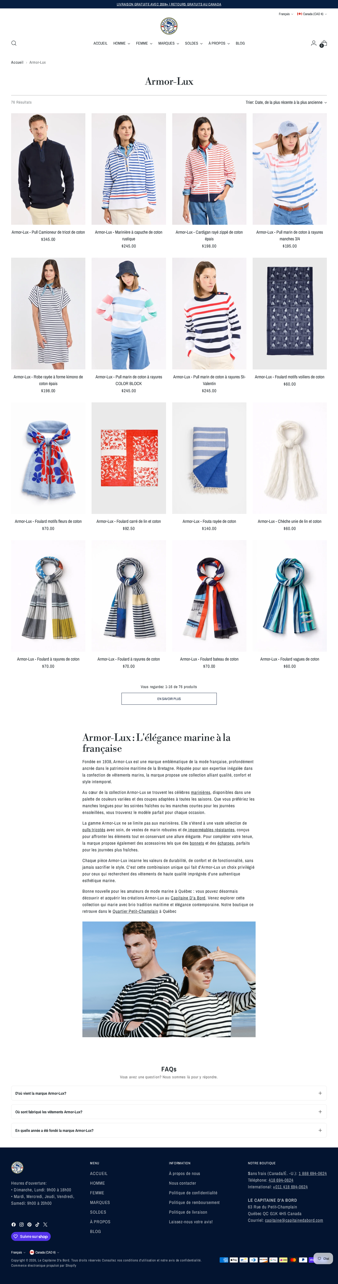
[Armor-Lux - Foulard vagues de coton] (290, 596)
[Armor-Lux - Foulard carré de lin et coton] (129, 458)
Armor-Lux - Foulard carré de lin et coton (129, 521)
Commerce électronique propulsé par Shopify (43, 1265)
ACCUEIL (99, 1173)
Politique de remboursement (194, 1202)
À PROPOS (100, 1222)
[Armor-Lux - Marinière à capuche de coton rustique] (129, 169)
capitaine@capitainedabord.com (294, 1220)
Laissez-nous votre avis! (191, 1222)
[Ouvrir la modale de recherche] (14, 43)
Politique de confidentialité (193, 1193)
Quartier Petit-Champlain (135, 911)
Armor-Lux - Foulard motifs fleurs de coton (48, 521)
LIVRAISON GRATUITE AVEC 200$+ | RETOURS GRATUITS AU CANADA (169, 4)
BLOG (95, 1231)
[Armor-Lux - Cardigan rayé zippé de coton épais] (209, 169)
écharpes (225, 843)
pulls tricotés (93, 830)
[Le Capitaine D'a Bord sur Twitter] (46, 1225)
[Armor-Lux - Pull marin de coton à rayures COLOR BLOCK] (129, 313)
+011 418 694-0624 (290, 1187)
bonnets (197, 843)
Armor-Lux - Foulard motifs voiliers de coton (289, 377)
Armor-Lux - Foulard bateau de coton (209, 659)
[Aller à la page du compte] (314, 43)
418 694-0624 (281, 1180)
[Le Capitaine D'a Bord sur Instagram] (22, 1225)
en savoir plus (169, 699)
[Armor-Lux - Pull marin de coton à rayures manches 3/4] (290, 169)
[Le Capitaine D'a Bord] (169, 26)
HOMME (97, 1183)
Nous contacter (182, 1183)
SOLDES (98, 1212)
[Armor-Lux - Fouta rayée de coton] (209, 458)
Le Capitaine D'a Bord (53, 1260)
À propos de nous (184, 1173)
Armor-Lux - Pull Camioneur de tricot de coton (48, 232)
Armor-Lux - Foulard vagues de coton (289, 659)
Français (284, 14)
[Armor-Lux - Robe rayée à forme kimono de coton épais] (48, 313)
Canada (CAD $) (313, 14)
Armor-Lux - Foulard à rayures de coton (48, 659)
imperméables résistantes (211, 830)
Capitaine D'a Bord (188, 898)
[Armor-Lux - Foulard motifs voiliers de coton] (290, 313)
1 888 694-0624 (313, 1173)
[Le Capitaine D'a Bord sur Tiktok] (38, 1225)
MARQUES (100, 1202)
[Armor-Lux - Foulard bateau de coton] (209, 596)
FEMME (97, 1193)
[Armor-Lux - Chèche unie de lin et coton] (290, 458)
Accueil (17, 62)
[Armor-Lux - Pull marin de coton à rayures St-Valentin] (209, 313)
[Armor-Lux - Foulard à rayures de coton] (48, 596)
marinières (200, 792)
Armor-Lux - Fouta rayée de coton (209, 521)
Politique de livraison (188, 1212)
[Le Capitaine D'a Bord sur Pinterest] (30, 1225)
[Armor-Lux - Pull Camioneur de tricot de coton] (48, 169)
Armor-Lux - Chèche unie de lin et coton (289, 521)
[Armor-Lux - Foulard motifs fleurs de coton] (48, 458)
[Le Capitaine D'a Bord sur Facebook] (14, 1225)
